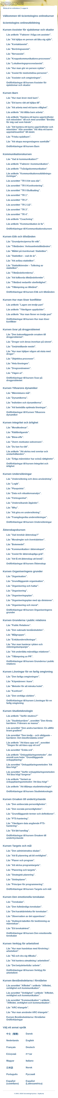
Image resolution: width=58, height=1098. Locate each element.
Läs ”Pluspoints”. (15, 488)
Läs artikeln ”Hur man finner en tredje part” (29, 314)
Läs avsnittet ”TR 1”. (17, 195)
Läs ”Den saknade (25, 630)
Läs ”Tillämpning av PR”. (19, 656)
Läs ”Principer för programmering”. (25, 884)
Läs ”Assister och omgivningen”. (24, 78)
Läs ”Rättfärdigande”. (18, 432)
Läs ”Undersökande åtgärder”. (22, 503)
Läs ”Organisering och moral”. (22, 605)
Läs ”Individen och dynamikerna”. (24, 402)
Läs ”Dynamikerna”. (17, 398)
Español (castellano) (12, 1082)
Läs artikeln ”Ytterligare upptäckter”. (25, 309)
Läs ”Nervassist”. (15, 54)
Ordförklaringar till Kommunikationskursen (29, 229)
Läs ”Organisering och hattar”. (22, 586)
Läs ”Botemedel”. (15, 544)
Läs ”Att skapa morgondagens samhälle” (28, 141)
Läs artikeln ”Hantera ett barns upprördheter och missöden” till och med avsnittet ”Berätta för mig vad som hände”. (30, 119)
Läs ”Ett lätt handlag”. (18, 830)
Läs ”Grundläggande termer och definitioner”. (30, 814)
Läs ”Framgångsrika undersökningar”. (27, 517)
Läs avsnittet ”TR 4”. (17, 214)
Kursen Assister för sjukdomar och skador (28, 29)
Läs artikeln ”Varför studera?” (22, 716)
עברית (29, 1054)
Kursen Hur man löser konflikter (22, 299)
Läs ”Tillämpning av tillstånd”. (22, 287)
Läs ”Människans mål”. (18, 393)
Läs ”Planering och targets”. (21, 870)
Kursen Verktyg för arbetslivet (21, 943)
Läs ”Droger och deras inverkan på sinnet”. (29, 342)
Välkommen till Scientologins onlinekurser (28, 16)
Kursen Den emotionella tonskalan (23, 897)
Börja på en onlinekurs (11, 8)
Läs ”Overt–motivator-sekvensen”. (24, 442)
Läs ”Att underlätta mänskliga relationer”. (28, 652)
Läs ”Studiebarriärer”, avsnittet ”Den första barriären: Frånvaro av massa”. (29, 722)
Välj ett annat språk (14, 1027)
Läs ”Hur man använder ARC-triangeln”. (27, 1012)
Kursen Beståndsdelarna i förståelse (25, 980)
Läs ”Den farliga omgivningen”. (23, 676)
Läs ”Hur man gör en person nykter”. (26, 68)
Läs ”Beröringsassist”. (18, 49)
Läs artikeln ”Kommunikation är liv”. (25, 224)
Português (12, 1074)
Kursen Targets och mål (17, 845)
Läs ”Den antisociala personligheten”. (26, 804)
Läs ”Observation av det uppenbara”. (26, 916)
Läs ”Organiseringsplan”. (20, 595)
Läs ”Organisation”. (16, 576)
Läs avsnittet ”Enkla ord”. (20, 750)
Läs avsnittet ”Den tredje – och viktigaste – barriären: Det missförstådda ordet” (29, 736)
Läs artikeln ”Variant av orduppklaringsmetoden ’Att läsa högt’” (27, 780)
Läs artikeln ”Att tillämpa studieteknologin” (29, 786)
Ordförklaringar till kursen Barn (22, 146)
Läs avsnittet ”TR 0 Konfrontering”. (25, 185)
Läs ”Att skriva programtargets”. (23, 865)
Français (11, 1047)
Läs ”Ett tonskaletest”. (18, 928)
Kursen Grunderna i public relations (24, 620)
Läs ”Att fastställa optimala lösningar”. (26, 407)
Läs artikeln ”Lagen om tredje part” (25, 305)
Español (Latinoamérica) (34, 1082)
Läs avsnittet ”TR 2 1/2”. (19, 205)
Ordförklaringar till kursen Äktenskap (26, 563)
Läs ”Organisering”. (17, 591)
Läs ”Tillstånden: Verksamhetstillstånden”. (29, 246)
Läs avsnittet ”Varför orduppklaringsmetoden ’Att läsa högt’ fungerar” (30, 773)
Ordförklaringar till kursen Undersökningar (29, 522)
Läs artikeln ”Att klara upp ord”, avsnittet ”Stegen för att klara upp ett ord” (28, 743)
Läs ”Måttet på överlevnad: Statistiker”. (27, 251)
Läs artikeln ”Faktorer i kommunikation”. (27, 164)
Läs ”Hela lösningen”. (18, 363)
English (30, 1040)
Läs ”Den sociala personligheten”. (24, 809)
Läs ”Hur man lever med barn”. (22, 98)
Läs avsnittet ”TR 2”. (17, 200)
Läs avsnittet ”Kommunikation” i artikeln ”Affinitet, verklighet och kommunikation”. (28, 1001)
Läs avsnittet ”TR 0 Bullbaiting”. (23, 190)
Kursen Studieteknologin (18, 711)
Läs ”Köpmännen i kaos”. (20, 681)
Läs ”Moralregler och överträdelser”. (25, 539)
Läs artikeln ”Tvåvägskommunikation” (26, 169)
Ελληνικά (11, 1054)
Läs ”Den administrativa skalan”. (23, 851)
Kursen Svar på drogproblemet (21, 329)
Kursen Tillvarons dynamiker (20, 388)
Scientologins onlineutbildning (21, 22)
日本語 (9, 1067)
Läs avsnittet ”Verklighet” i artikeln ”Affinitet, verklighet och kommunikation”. (30, 994)
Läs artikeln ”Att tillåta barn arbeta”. (25, 112)
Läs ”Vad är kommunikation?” (22, 159)
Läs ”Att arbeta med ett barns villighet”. (27, 107)
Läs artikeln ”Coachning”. (20, 219)
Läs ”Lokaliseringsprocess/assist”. (25, 63)
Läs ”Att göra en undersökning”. (23, 512)
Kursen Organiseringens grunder (23, 571)
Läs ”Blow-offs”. (15, 437)
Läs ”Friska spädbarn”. (18, 137)
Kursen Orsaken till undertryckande (24, 799)
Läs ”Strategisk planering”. (20, 875)
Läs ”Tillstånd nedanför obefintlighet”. (26, 282)
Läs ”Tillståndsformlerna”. (20, 273)
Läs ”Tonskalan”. (15, 902)
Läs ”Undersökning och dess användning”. (29, 479)
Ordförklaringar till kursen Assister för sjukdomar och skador (26, 83)
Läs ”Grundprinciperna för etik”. (23, 241)
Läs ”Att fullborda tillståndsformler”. (25, 277)
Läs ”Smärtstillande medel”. (21, 346)
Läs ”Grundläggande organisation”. (25, 581)
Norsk (29, 1067)
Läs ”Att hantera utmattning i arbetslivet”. (28, 960)
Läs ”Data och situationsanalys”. (23, 493)
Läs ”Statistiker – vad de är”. (21, 256)
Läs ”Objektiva (20, 359)
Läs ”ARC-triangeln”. (17, 1007)
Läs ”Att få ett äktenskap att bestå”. (25, 559)
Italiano (30, 1061)
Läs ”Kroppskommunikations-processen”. (29, 58)
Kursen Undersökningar (17, 474)
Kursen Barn (10, 93)
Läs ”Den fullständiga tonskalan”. (24, 907)
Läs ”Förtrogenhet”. (17, 498)
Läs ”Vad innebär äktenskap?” (22, 535)
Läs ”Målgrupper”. (16, 635)
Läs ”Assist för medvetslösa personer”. (27, 73)
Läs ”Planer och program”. (20, 860)
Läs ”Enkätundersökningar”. (21, 639)
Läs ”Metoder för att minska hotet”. (25, 686)
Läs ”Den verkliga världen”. (21, 696)
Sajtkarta (41, 1093)
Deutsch (30, 1047)
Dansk (29, 1034)
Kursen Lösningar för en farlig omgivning (28, 671)
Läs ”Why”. (12, 507)
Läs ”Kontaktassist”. (17, 44)
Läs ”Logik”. (13, 484)
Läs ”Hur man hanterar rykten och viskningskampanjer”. (24, 645)
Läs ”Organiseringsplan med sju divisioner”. (30, 600)
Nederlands (12, 1040)
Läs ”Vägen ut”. (14, 373)
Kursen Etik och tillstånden (19, 236)
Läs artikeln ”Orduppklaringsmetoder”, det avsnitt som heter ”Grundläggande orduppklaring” (29, 757)
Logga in (24, 8)
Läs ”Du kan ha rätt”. (17, 447)
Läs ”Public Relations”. (18, 625)
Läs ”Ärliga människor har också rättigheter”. (30, 459)
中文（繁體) (12, 1034)
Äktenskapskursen (14, 529)
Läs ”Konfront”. (14, 691)
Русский (30, 1074)
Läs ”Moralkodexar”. (17, 427)
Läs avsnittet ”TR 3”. (17, 209)
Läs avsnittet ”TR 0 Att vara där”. (23, 181)
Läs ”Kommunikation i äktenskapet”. (25, 549)
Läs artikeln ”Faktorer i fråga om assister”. (28, 35)
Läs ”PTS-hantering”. (17, 818)
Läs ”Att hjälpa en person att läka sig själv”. (29, 39)
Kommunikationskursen (17, 154)
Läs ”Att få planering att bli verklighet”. (26, 855)
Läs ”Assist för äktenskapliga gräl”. (25, 554)
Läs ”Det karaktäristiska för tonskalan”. (27, 911)
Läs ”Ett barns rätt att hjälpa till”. (23, 103)
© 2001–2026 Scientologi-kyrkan (25, 1093)
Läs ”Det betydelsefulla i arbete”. (23, 965)
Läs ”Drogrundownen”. (18, 368)
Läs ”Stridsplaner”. (16, 879)
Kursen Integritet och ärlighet (20, 422)
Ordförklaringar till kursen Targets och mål (28, 889)
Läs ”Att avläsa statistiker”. (20, 261)
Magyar (10, 1061)
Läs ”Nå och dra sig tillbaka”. (21, 956)
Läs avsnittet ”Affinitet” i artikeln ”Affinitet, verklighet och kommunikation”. (28, 986)
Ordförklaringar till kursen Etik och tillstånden (30, 292)
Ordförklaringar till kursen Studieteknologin (29, 791)
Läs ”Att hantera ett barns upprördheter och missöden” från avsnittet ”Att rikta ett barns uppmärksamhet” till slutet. (29, 129)
